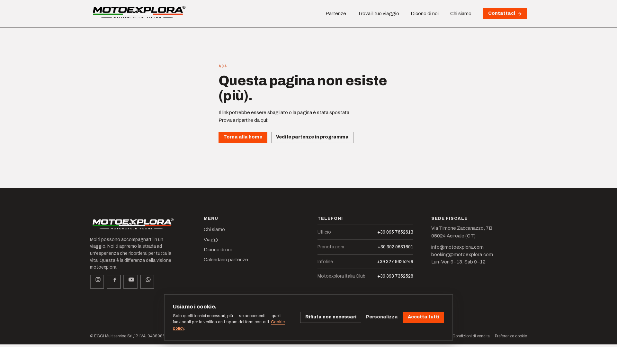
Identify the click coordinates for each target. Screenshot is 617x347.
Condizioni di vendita (471, 336)
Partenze (336, 13)
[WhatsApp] (147, 282)
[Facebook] (114, 282)
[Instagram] (97, 282)
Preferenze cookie (511, 336)
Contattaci (501, 13)
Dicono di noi (425, 13)
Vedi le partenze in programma (312, 137)
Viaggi (211, 239)
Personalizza (382, 317)
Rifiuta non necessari (330, 317)
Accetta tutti (423, 317)
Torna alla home (242, 137)
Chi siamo (460, 13)
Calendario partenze (226, 259)
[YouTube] (130, 282)
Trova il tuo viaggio (378, 13)
